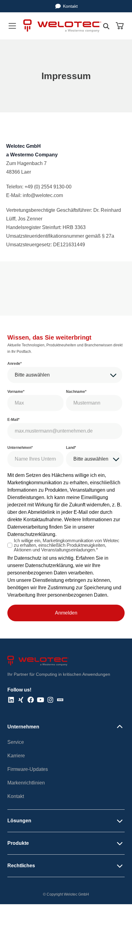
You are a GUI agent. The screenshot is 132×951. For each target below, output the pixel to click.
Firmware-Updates (27, 769)
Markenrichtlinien (26, 782)
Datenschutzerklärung (31, 534)
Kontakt (70, 6)
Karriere (16, 755)
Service (15, 742)
